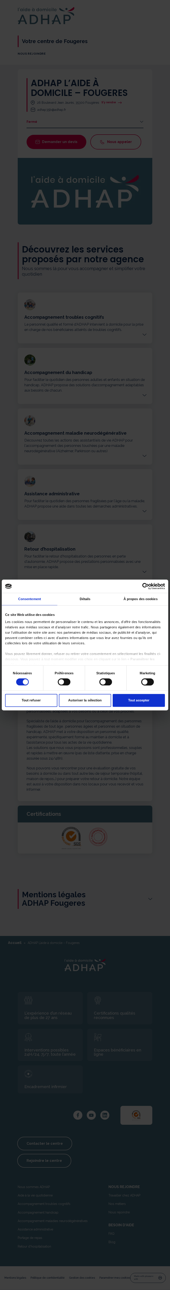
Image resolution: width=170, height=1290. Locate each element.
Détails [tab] (85, 599)
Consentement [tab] (29, 599)
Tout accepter (138, 700)
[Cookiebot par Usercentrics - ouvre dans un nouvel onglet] (145, 586)
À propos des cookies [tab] (141, 599)
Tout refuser (31, 700)
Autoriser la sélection (85, 700)
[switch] (64, 681)
